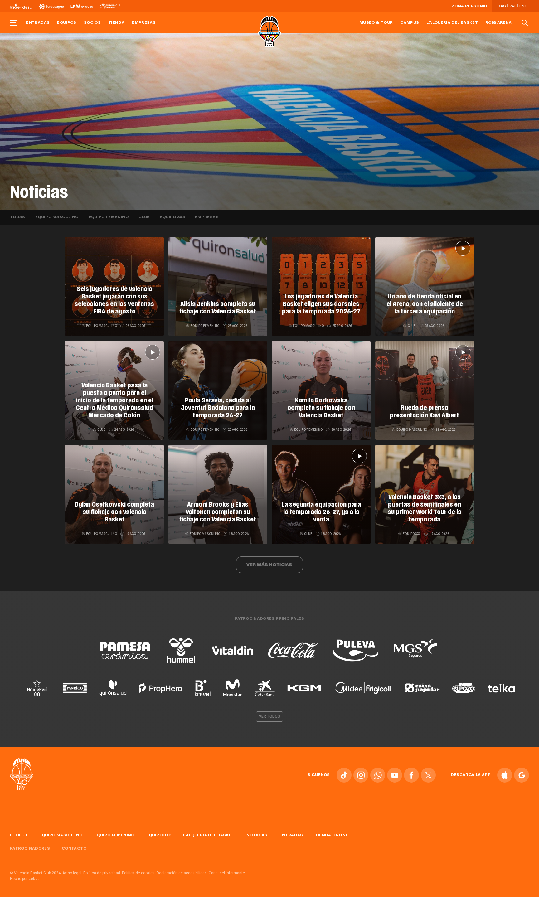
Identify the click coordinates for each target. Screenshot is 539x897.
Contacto (74, 849)
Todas (17, 217)
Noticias (257, 835)
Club (144, 217)
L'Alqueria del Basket (452, 23)
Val (512, 6)
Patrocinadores (30, 849)
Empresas (144, 23)
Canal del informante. (227, 873)
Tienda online (331, 835)
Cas (501, 6)
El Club (18, 835)
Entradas (38, 23)
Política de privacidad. (102, 873)
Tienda (116, 23)
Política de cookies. (139, 873)
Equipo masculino (57, 217)
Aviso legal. (72, 873)
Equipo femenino (109, 217)
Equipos (66, 23)
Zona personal (470, 6)
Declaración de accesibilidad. (182, 873)
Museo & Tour (376, 23)
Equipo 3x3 (172, 217)
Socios (92, 23)
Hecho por (24, 878)
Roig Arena (498, 23)
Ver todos (269, 716)
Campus (409, 23)
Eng (523, 6)
